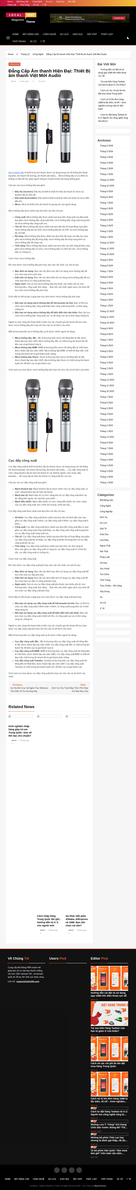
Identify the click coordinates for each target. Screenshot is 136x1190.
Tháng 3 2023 (106, 362)
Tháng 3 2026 (106, 163)
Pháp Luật (11, 5)
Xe (101, 597)
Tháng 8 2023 (106, 334)
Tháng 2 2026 (106, 168)
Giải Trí (103, 528)
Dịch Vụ (103, 517)
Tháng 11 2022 (107, 385)
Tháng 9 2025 (106, 191)
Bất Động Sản (22, 1)
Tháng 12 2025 (107, 180)
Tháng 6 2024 (106, 277)
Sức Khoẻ (104, 568)
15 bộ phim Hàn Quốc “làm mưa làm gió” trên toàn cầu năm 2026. (109, 1153)
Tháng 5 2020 (106, 459)
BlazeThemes (100, 1186)
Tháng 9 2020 (106, 442)
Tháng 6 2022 (106, 402)
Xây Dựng (105, 591)
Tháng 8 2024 (106, 265)
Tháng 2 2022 (106, 425)
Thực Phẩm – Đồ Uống (111, 585)
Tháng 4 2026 (106, 157)
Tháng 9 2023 (106, 328)
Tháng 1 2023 (106, 374)
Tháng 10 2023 (107, 322)
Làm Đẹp (104, 540)
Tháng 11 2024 (107, 248)
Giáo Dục (60, 1)
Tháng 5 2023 (106, 351)
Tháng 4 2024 (106, 288)
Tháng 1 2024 (106, 305)
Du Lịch (49, 1)
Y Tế (44, 5)
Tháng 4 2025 (106, 220)
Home (10, 1)
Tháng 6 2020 (106, 454)
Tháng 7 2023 (106, 340)
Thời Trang (24, 5)
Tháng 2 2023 (106, 368)
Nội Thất (71, 1)
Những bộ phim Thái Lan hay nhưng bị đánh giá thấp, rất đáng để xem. (109, 1140)
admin (13, 81)
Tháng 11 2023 (107, 317)
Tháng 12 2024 (107, 242)
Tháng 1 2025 (106, 237)
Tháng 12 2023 (107, 311)
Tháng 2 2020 (106, 477)
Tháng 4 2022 (106, 414)
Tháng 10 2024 (107, 254)
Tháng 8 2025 (106, 197)
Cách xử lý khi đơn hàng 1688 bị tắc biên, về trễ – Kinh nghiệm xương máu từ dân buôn (109, 1101)
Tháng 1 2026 (106, 174)
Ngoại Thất (105, 545)
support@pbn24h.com (27, 981)
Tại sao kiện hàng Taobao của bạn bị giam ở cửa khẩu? (108, 1029)
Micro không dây (16, 172)
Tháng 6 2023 (106, 345)
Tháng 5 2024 (106, 282)
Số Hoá (103, 563)
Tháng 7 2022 (106, 397)
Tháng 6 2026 (106, 145)
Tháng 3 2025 (106, 225)
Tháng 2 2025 (106, 231)
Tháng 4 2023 (106, 357)
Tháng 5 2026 (106, 151)
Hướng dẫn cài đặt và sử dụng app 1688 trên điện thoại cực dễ (112, 72)
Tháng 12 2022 (107, 380)
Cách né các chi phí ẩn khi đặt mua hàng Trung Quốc (108, 1065)
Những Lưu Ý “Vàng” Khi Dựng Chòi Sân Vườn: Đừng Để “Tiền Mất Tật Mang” (109, 1127)
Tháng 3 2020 (106, 471)
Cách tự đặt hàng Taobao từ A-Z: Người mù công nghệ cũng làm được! (113, 117)
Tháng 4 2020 (106, 465)
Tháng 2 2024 (106, 300)
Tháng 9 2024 (106, 260)
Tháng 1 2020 (106, 482)
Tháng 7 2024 (106, 271)
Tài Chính (104, 574)
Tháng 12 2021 (107, 437)
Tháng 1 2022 (106, 431)
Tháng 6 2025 (106, 208)
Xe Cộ (36, 5)
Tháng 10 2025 (107, 185)
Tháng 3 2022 (106, 419)
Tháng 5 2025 (106, 214)
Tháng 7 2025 (106, 203)
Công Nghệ (37, 1)
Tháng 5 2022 (106, 408)
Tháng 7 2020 (106, 448)
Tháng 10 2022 (107, 391)
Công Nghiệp (106, 511)
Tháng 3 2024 (106, 294)
